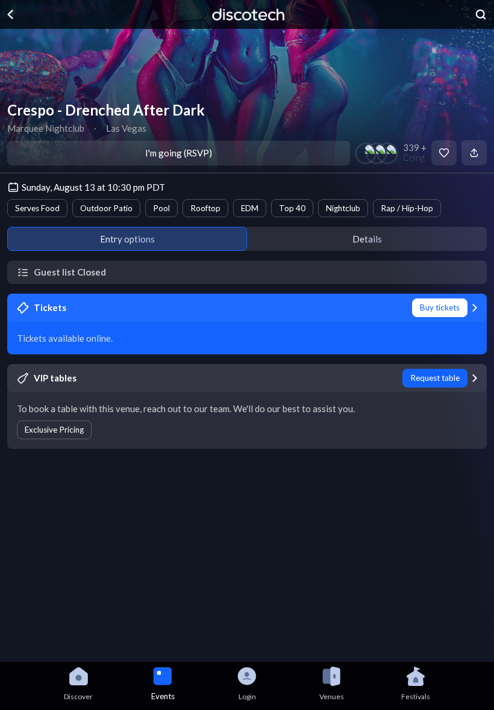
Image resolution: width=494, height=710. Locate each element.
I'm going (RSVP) (178, 152)
